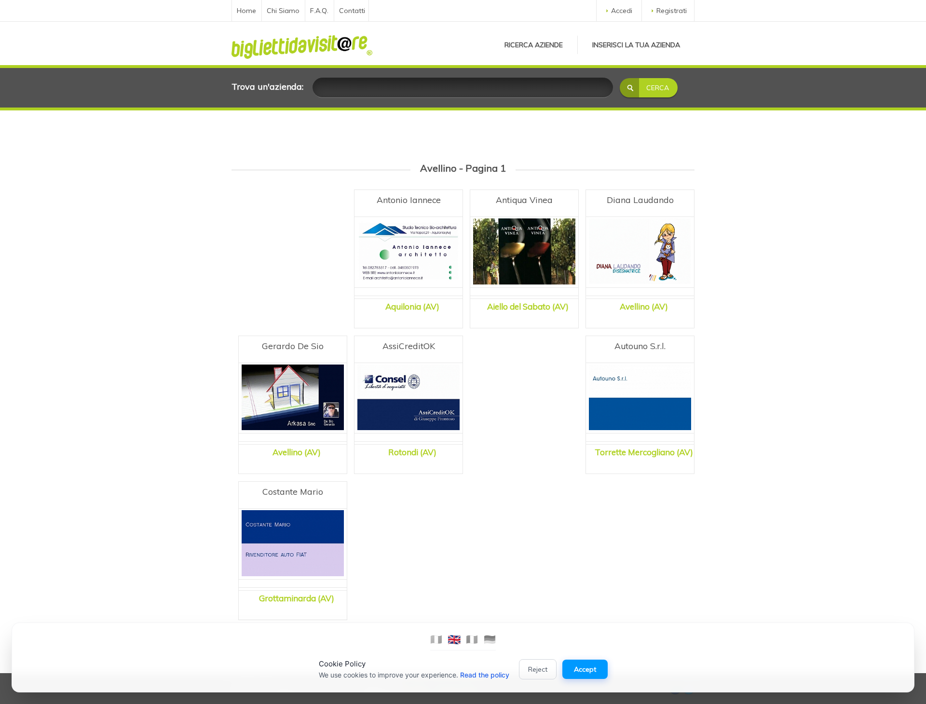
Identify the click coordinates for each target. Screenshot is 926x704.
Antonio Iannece (409, 199)
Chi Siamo (283, 10)
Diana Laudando (640, 199)
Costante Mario (292, 491)
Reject (537, 669)
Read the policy (484, 675)
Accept (585, 669)
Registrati (671, 10)
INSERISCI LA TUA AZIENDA (636, 45)
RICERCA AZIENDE (533, 45)
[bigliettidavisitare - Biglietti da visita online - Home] (302, 44)
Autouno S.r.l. (640, 345)
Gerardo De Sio (293, 345)
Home (246, 10)
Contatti (352, 10)
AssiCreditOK (408, 345)
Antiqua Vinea (524, 199)
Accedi (621, 10)
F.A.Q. (319, 10)
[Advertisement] (293, 246)
